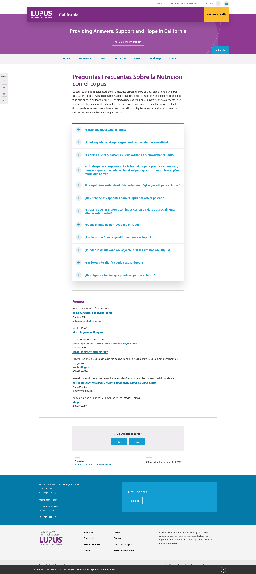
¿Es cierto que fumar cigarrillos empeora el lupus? (118, 237)
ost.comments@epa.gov (86, 321)
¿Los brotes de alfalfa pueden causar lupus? (114, 262)
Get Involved (85, 58)
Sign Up (135, 500)
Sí (119, 441)
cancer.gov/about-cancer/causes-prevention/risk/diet (104, 343)
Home (66, 58)
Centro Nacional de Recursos (183, 3)
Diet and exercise (102, 464)
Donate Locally (216, 14)
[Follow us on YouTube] (50, 517)
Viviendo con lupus (84, 464)
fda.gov (77, 402)
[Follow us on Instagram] (56, 517)
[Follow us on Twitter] (45, 517)
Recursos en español (124, 550)
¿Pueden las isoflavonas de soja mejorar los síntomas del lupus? (127, 250)
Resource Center (92, 544)
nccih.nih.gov (80, 367)
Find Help (155, 58)
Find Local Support (123, 544)
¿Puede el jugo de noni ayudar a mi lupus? (113, 224)
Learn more (109, 569)
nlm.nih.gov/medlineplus (87, 332)
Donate (117, 538)
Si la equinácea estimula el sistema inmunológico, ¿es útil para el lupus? (132, 185)
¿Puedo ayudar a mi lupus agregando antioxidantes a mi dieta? (126, 142)
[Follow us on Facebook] (40, 517)
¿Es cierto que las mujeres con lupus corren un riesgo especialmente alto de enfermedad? (130, 211)
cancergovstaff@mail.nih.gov (90, 351)
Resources (120, 58)
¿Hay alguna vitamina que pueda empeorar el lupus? (120, 275)
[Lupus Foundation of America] (42, 14)
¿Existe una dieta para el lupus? (105, 129)
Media (87, 550)
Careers (117, 532)
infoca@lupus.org (47, 492)
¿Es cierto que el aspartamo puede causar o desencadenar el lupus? (130, 155)
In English (220, 50)
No (137, 441)
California (69, 14)
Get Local (209, 3)
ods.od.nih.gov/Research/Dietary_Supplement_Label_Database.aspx (114, 382)
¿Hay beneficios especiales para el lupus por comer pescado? (125, 198)
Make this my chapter (130, 41)
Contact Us (89, 538)
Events (138, 58)
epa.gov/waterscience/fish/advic (92, 312)
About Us (160, 3)
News (103, 58)
